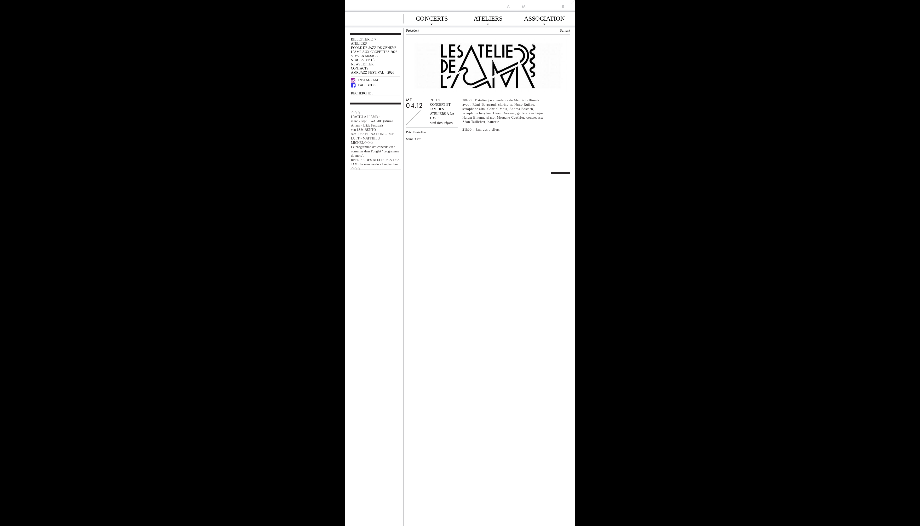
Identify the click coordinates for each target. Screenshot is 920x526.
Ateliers (488, 18)
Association (544, 18)
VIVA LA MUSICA (364, 56)
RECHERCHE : (362, 93)
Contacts (359, 68)
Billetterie (362, 39)
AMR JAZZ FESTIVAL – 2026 (372, 72)
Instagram (368, 80)
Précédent (412, 30)
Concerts (432, 18)
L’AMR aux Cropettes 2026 (374, 52)
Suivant (565, 30)
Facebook (367, 85)
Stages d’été (363, 60)
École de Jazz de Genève (374, 48)
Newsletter (362, 64)
